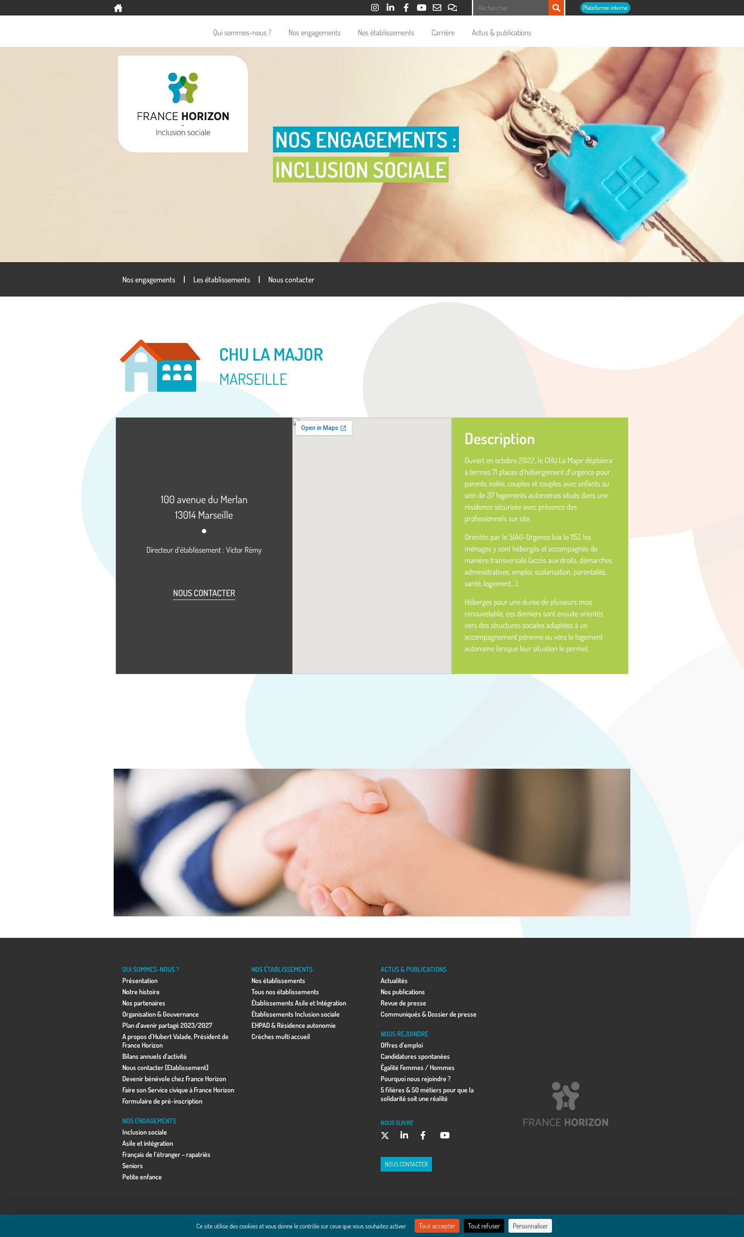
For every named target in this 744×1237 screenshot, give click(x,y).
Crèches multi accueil (280, 1036)
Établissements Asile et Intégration (298, 1003)
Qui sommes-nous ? (242, 32)
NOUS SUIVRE (397, 1122)
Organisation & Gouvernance (160, 1014)
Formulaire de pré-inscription (162, 1101)
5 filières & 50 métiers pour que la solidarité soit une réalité (427, 1094)
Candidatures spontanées (415, 1056)
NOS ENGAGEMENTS (149, 1120)
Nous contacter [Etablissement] (165, 1067)
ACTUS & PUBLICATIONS (413, 969)
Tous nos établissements (285, 991)
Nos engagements (314, 32)
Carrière (443, 32)
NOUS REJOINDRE (404, 1034)
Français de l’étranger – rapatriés (166, 1154)
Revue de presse (403, 1003)
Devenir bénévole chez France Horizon (174, 1078)
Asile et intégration (147, 1143)
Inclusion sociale (144, 1132)
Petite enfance (142, 1176)
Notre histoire (141, 991)
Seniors (132, 1165)
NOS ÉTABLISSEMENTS (282, 969)
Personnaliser (530, 1226)
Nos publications (403, 991)
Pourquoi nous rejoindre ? (416, 1078)
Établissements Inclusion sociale (295, 1014)
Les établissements (221, 279)
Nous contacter (291, 279)
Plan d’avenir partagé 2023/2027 (167, 1025)
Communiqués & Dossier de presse (429, 1014)
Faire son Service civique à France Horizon (178, 1089)
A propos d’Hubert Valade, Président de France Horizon (175, 1040)
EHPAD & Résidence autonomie (293, 1025)
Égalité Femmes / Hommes (418, 1067)
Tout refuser (484, 1226)
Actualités (394, 980)
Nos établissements (386, 32)
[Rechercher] (556, 7)
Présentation (140, 980)
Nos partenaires (143, 1003)
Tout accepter (437, 1226)
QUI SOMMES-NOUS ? (150, 969)
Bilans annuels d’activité (154, 1056)
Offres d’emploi (402, 1045)
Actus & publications (501, 32)
